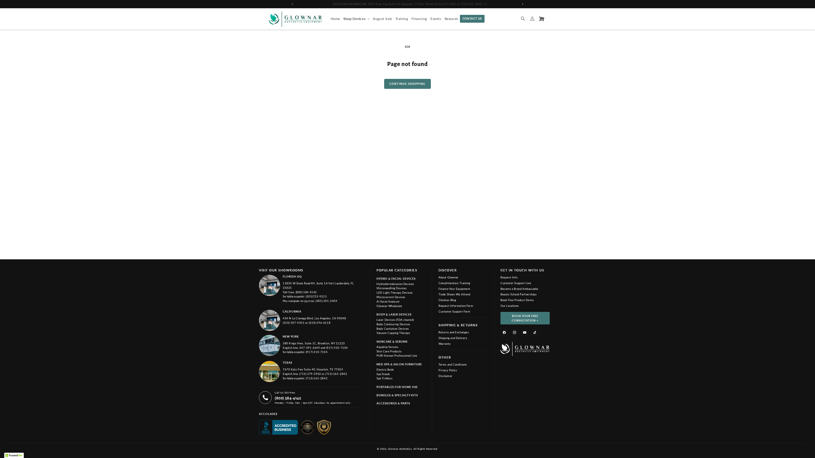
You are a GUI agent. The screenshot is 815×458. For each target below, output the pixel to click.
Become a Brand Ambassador (519, 288)
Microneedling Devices (392, 288)
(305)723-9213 (316, 296)
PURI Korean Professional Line (397, 355)
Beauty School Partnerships (518, 294)
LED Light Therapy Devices (395, 292)
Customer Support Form (454, 311)
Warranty (444, 343)
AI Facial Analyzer (388, 301)
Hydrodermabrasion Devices (395, 284)
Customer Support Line (515, 283)
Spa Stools (383, 374)
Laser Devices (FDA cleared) (395, 319)
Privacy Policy (447, 370)
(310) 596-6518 (319, 322)
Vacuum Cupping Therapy (393, 333)
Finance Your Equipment (454, 288)
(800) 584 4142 (306, 292)
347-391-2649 (310, 347)
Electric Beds (385, 369)
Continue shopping (407, 83)
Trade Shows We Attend (454, 294)
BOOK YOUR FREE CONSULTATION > (525, 318)
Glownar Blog (447, 300)
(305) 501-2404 (326, 301)
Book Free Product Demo (517, 300)
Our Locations (509, 305)
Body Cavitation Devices (393, 328)
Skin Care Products (389, 351)
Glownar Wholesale (389, 306)
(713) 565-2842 (336, 374)
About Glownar (448, 277)
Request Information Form (455, 305)
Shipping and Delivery (452, 338)
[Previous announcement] (292, 4)
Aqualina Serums (387, 347)
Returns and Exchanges (453, 332)
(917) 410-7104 (337, 347)
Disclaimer (445, 376)
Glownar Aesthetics (400, 448)
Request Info (508, 277)
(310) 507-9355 (294, 322)
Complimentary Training (454, 283)
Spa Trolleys (384, 378)
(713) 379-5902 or (312, 374)
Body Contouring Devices (393, 324)
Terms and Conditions (452, 364)
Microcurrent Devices (391, 297)
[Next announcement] (522, 4)
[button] (356, 19)
